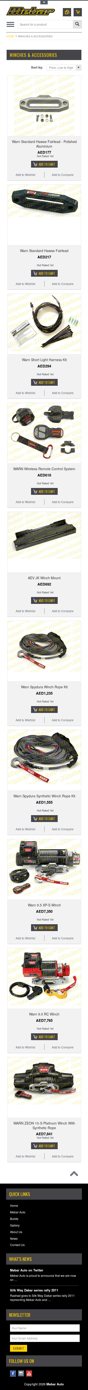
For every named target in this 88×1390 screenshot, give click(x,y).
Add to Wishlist (25, 174)
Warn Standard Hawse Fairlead (44, 250)
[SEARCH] (77, 24)
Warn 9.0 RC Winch (44, 1014)
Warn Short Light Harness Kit (44, 359)
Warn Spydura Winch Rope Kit (44, 686)
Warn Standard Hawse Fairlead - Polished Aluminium (44, 143)
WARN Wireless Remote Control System (44, 468)
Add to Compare (63, 174)
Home (10, 36)
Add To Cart (47, 164)
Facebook (13, 1373)
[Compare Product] (67, 12)
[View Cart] (78, 12)
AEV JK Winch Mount (44, 577)
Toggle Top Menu (44, 2)
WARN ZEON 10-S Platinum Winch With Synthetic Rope (44, 1125)
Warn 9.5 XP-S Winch (44, 905)
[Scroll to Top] (75, 1175)
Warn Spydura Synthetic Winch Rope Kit (44, 795)
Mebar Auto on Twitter (26, 1270)
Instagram (21, 1373)
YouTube (29, 1373)
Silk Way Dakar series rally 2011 (34, 1290)
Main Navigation (10, 24)
